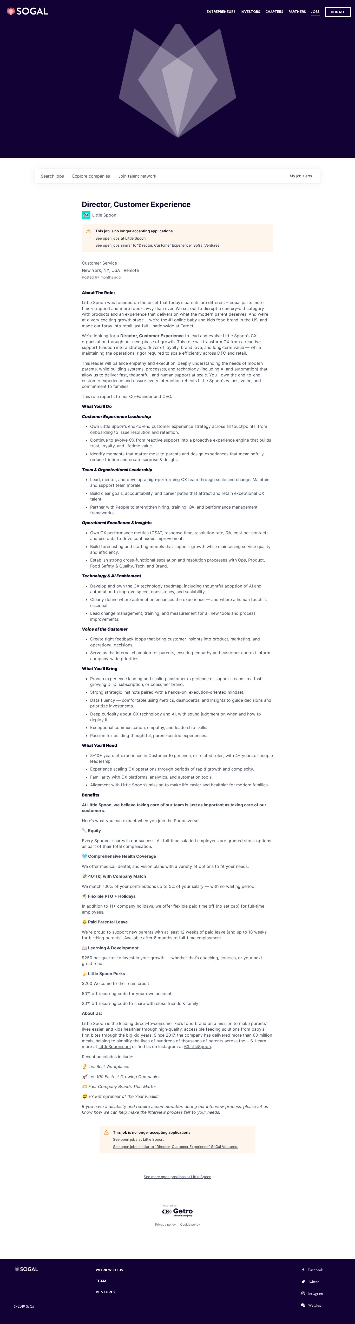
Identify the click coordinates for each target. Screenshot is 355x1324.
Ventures (106, 1292)
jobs (52, 176)
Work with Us (109, 1270)
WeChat (314, 1305)
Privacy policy (165, 1224)
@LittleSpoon (197, 1046)
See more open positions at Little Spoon (177, 1176)
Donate (338, 12)
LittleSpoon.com (114, 1046)
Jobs (315, 11)
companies (91, 176)
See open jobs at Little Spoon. (121, 238)
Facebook (315, 1270)
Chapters (274, 11)
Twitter (313, 1282)
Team (101, 1281)
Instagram (315, 1293)
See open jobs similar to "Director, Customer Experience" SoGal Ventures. (158, 245)
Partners (297, 11)
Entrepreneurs (221, 11)
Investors (250, 11)
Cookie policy (190, 1224)
